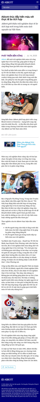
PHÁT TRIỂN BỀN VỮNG (12, 55)
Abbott (4, 59)
